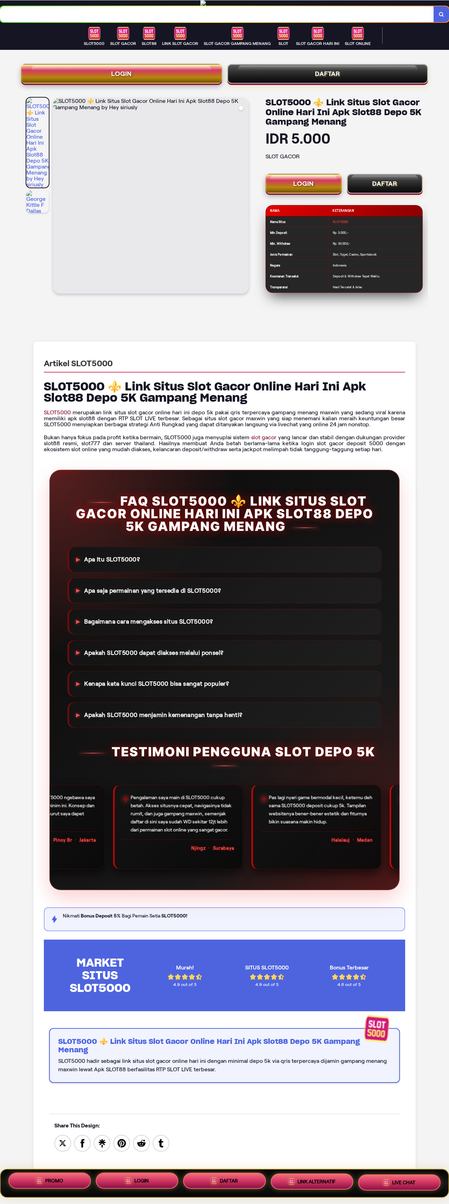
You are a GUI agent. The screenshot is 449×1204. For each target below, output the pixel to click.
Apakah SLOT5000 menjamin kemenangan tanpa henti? (163, 715)
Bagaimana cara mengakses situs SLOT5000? (148, 621)
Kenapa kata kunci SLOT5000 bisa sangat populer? (156, 683)
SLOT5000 (57, 412)
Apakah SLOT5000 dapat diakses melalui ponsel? (153, 653)
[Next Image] (243, 196)
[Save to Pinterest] (121, 1143)
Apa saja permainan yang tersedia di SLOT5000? (152, 590)
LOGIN (121, 73)
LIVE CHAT (403, 1181)
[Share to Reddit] (141, 1143)
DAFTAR (327, 73)
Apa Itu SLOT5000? (112, 559)
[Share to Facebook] (82, 1143)
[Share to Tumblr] (161, 1143)
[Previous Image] (58, 196)
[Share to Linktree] (102, 1143)
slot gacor (264, 437)
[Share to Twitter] (62, 1143)
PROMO (54, 1183)
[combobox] (217, 14)
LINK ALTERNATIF (316, 1182)
